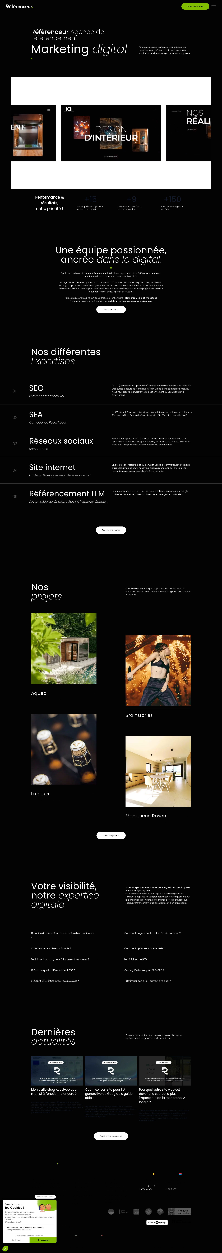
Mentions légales (54, 1248)
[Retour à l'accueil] (19, 6)
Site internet (55, 1187)
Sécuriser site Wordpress (117, 1191)
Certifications (37, 1183)
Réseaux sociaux (57, 1191)
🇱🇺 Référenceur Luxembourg (87, 1235)
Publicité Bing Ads (80, 1187)
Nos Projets (36, 1187)
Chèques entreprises (115, 1187)
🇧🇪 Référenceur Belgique (63, 1235)
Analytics (60, 1098)
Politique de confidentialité (73, 1248)
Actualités (36, 1191)
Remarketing (111, 1183)
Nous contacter (195, 6)
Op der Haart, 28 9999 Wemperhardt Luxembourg (176, 1183)
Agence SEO (78, 1199)
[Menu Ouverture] (213, 6)
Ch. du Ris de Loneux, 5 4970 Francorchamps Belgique (150, 1183)
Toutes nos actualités (111, 1136)
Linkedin (171, 1247)
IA (67, 1098)
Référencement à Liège (116, 1195)
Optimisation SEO (57, 1179)
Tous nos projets (111, 835)
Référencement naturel (83, 1179)
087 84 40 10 (145, 1192)
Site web (78, 1098)
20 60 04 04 (172, 1195)
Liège (151, 1186)
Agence (35, 1179)
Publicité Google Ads (82, 1183)
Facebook (157, 1247)
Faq (33, 1199)
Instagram (186, 1247)
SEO (71, 1098)
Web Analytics (112, 1179)
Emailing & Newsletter (82, 1195)
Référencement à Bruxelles (113, 1201)
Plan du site (77, 1203)
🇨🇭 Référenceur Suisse (111, 1235)
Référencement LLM (57, 1197)
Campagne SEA (57, 1183)
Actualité (49, 1098)
